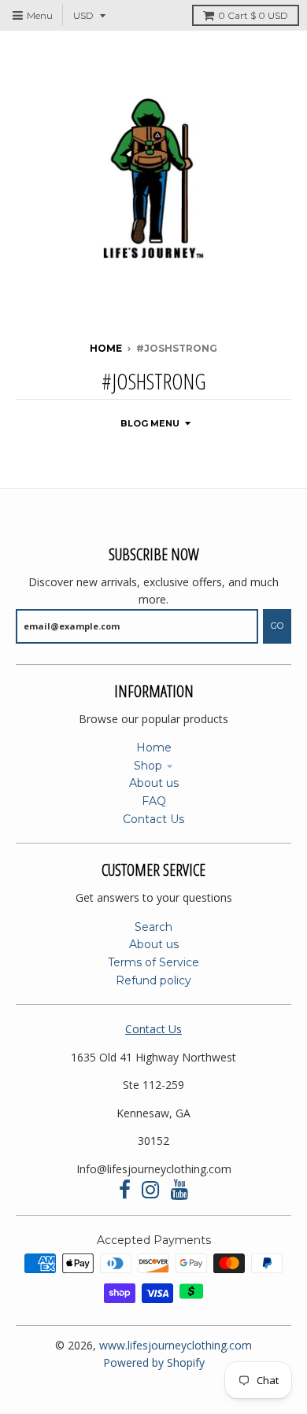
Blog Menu (149, 423)
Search (153, 927)
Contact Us (153, 819)
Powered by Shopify (154, 1362)
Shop (148, 766)
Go (277, 625)
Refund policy (153, 980)
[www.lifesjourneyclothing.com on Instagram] (151, 1190)
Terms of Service (153, 962)
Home (106, 348)
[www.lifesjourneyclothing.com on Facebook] (125, 1190)
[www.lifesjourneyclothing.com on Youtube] (180, 1190)
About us (154, 783)
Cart (253, 15)
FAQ (154, 801)
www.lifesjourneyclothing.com (175, 1345)
